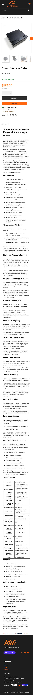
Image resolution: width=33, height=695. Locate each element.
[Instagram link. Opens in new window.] (24, 652)
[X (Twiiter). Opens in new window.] (13, 115)
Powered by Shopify (24, 692)
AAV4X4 (16, 692)
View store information (8, 111)
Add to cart (14, 98)
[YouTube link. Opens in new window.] (27, 652)
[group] (6, 59)
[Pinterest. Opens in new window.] (16, 115)
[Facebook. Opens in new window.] (10, 115)
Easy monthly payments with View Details (16, 633)
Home (3, 17)
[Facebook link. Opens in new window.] (21, 652)
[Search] (29, 10)
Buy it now (14, 103)
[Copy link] (8, 115)
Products (9, 17)
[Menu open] (3, 4)
